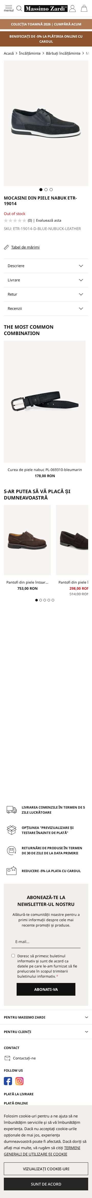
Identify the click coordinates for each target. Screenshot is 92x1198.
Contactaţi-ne (24, 1058)
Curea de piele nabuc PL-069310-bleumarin (45, 469)
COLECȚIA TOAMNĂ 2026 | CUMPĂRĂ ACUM (46, 24)
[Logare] (72, 8)
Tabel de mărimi (25, 247)
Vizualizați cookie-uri (46, 1168)
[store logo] (46, 8)
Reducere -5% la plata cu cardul (51, 871)
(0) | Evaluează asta (44, 220)
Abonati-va (46, 989)
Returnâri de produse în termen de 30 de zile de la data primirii (52, 850)
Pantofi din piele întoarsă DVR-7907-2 (27, 582)
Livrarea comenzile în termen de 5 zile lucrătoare (53, 810)
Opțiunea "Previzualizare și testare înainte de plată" (48, 830)
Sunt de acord (46, 1184)
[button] (40, 189)
